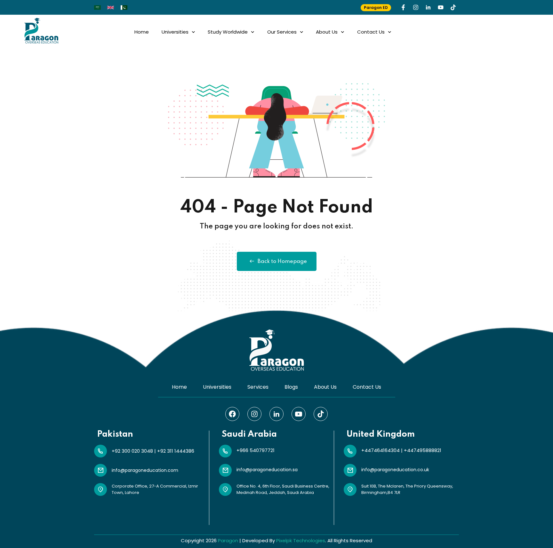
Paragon (228, 540)
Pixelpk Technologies (300, 540)
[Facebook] (232, 414)
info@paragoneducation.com (145, 470)
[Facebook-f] (403, 7)
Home (141, 31)
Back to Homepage (282, 261)
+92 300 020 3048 (132, 451)
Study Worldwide (228, 31)
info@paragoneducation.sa (267, 469)
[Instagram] (415, 7)
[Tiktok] (453, 7)
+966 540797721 (255, 450)
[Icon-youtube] (299, 414)
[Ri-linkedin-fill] (428, 7)
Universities (175, 31)
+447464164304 (380, 450)
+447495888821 (422, 450)
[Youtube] (440, 7)
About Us (327, 31)
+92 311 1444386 (175, 451)
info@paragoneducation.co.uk (395, 469)
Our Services (282, 31)
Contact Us (371, 31)
